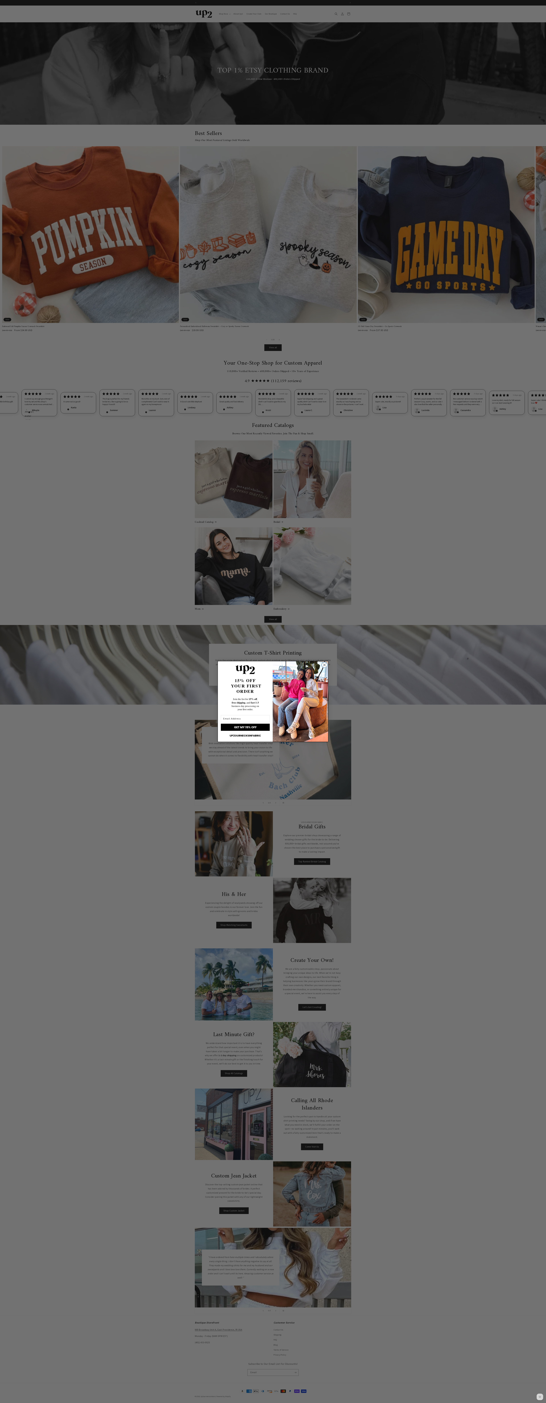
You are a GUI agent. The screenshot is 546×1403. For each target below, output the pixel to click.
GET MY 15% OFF (245, 727)
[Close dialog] (324, 665)
